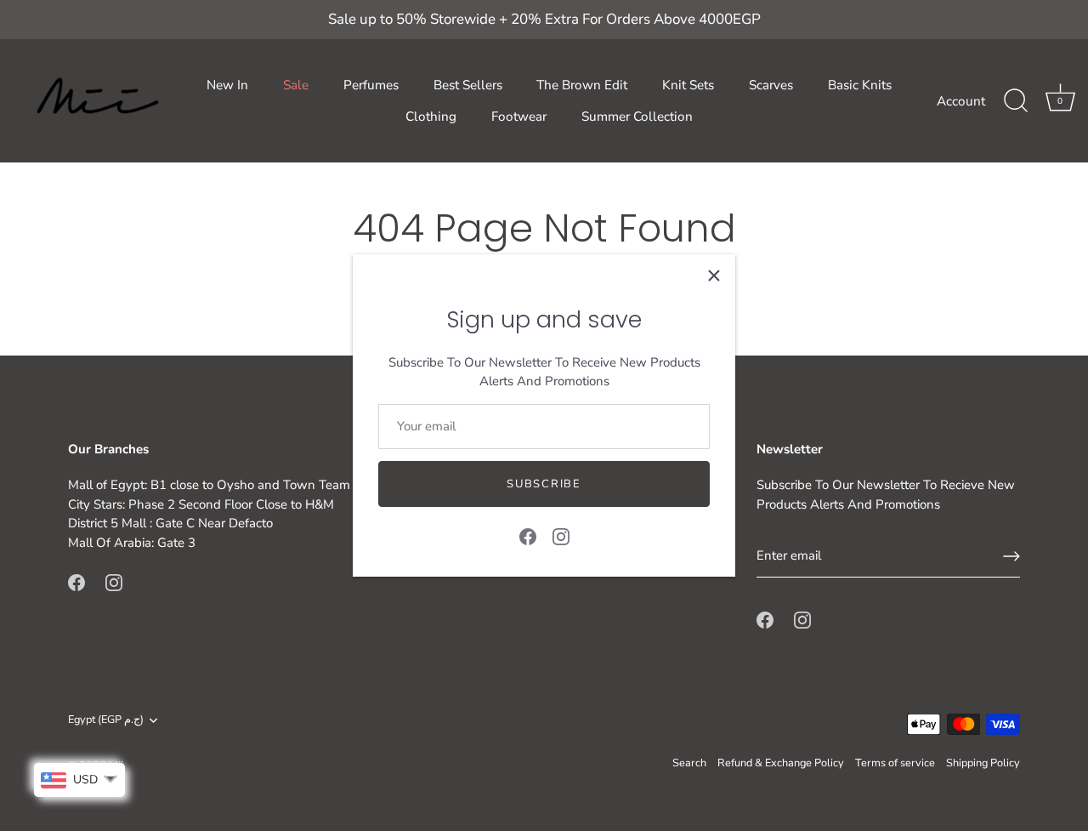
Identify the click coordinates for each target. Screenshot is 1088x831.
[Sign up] (1011, 556)
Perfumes (371, 85)
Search (689, 763)
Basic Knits (860, 85)
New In (227, 85)
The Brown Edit (581, 85)
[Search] (1015, 101)
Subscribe (544, 484)
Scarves (771, 85)
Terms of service (895, 763)
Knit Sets (688, 85)
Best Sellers (468, 85)
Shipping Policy (983, 763)
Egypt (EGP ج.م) (106, 720)
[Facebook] (527, 535)
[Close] (714, 275)
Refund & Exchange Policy (780, 763)
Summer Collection (637, 116)
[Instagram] (561, 535)
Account (961, 101)
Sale (296, 85)
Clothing (430, 116)
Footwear (519, 116)
